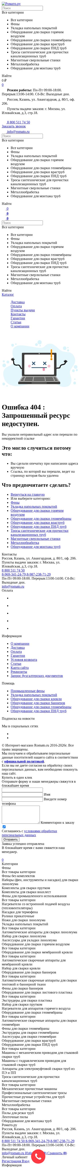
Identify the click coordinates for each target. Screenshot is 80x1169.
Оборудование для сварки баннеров (38, 703)
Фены (15, 502)
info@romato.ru (13, 586)
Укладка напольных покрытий (34, 506)
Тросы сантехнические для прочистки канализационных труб (39, 533)
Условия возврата (24, 659)
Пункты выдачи (23, 310)
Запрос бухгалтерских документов (37, 676)
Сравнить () (57, 1153)
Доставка (18, 302)
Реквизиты (19, 672)
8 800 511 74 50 (14, 1141)
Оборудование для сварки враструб (37, 522)
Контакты (18, 314)
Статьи (16, 322)
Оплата (16, 306)
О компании (20, 326)
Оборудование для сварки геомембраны (41, 518)
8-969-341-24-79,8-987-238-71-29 (50, 1141)
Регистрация (12, 1161)
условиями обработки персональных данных (29, 833)
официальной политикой (24, 761)
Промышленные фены (28, 691)
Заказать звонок (14, 126)
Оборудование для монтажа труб (35, 547)
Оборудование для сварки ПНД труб (38, 526)
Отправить (11, 839)
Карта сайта (20, 668)
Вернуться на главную (28, 494)
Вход (25, 1161)
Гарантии (18, 318)
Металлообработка (25, 543)
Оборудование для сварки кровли (36, 699)
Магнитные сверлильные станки (35, 539)
